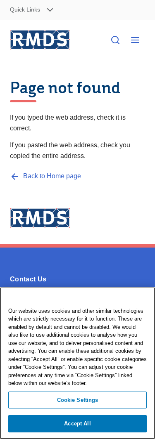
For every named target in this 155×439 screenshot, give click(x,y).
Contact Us (28, 279)
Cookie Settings (77, 400)
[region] (77, 363)
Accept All (77, 423)
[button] (41, 10)
